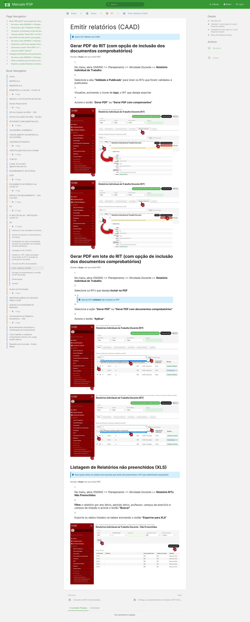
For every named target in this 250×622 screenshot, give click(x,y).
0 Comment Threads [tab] (78, 608)
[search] (125, 4)
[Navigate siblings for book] (81, 13)
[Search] (108, 4)
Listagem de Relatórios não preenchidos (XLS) (25, 54)
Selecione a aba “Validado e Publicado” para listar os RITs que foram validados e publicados (26, 28)
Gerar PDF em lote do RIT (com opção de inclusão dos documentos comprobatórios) (25, 37)
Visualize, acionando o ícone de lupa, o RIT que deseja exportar (26, 31)
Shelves (215, 4)
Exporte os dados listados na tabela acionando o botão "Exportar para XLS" (26, 64)
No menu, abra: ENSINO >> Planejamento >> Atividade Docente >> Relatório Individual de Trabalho (26, 24)
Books (228, 4)
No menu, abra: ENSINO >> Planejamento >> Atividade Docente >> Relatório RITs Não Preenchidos (26, 57)
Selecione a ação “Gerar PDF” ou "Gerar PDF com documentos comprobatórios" (26, 47)
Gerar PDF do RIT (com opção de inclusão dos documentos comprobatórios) (25, 21)
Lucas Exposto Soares (224, 25)
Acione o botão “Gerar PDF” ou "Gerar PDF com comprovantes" (26, 34)
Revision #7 (216, 21)
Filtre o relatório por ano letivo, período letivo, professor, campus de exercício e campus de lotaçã (26, 61)
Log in (241, 4)
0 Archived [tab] (94, 608)
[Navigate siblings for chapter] (101, 13)
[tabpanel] (125, 614)
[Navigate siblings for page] (118, 13)
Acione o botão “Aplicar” (21, 51)
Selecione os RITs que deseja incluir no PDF (26, 44)
